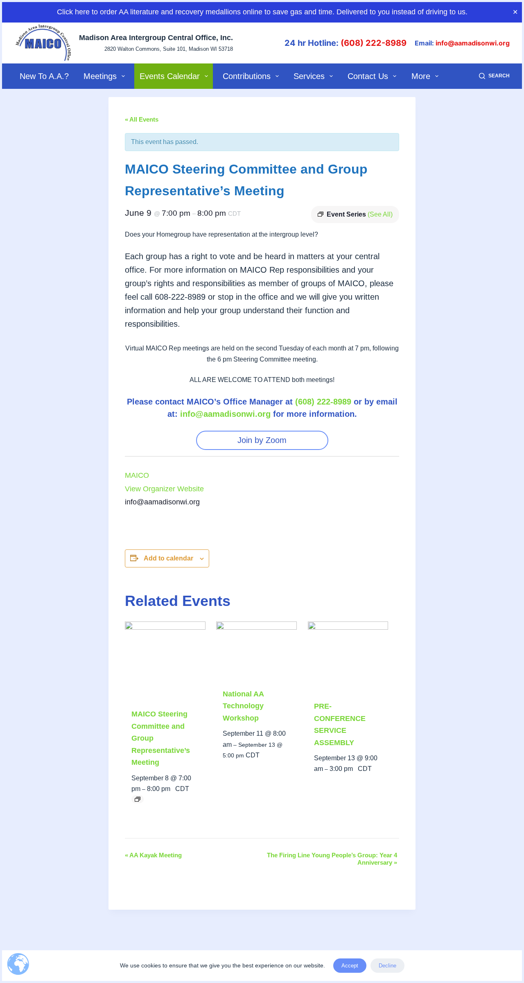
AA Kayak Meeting (153, 855)
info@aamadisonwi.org (473, 43)
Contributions (247, 76)
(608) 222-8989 (374, 43)
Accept (349, 966)
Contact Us (368, 76)
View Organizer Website (164, 489)
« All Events (141, 119)
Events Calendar (170, 76)
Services (309, 76)
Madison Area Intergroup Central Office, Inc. (156, 38)
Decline (387, 966)
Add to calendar (168, 558)
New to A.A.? (44, 76)
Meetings (100, 76)
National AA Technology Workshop (243, 706)
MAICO (137, 475)
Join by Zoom (262, 440)
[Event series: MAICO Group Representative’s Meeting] (137, 799)
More (420, 76)
